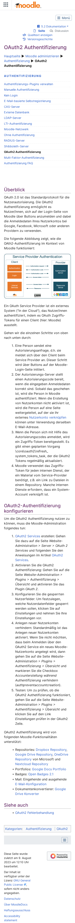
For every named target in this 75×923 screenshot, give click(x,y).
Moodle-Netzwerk (16, 129)
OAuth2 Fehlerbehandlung (34, 813)
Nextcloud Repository (31, 764)
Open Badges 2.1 (40, 774)
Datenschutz (12, 898)
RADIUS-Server (14, 140)
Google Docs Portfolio (49, 769)
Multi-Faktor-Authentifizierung (24, 157)
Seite (41, 30)
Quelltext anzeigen (40, 35)
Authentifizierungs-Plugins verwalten (28, 84)
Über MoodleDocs (15, 904)
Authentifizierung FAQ (18, 163)
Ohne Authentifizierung (19, 135)
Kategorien (13, 829)
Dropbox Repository (51, 750)
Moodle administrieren (42, 56)
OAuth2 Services (27, 536)
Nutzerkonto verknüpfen (47, 417)
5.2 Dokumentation (53, 26)
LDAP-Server (12, 118)
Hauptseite (12, 56)
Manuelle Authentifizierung (21, 89)
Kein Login (11, 95)
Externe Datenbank (16, 112)
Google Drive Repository (33, 754)
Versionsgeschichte (40, 39)
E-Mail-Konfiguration (30, 784)
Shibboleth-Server (16, 146)
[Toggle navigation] (5, 5)
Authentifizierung (17, 61)
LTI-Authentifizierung (18, 123)
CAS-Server (12, 106)
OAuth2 (62, 829)
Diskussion (62, 30)
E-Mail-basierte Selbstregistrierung (27, 101)
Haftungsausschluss (17, 910)
